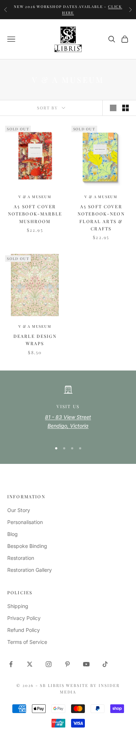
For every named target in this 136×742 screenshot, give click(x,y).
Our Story (18, 510)
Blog (12, 534)
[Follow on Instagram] (48, 664)
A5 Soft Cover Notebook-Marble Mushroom (35, 214)
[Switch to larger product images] (113, 108)
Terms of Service (27, 642)
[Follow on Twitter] (29, 664)
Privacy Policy (24, 618)
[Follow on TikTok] (105, 664)
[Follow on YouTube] (86, 664)
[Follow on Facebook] (11, 664)
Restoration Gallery (29, 570)
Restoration (20, 558)
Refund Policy (23, 630)
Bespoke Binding (27, 546)
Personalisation (25, 522)
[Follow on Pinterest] (67, 664)
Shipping (17, 606)
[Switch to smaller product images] (125, 108)
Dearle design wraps (35, 339)
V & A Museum (34, 196)
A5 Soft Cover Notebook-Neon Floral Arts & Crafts (101, 217)
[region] (68, 410)
